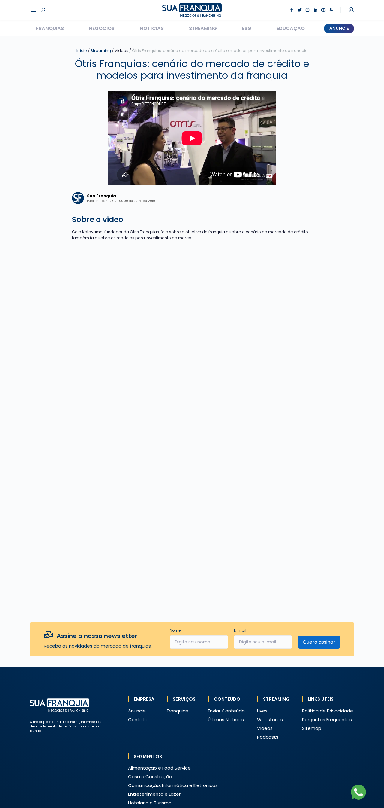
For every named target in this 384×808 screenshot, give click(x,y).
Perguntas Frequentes (327, 719)
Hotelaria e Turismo (150, 803)
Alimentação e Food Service (159, 768)
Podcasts (267, 737)
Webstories (270, 719)
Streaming (203, 28)
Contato (138, 719)
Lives (262, 711)
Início (81, 50)
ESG (246, 28)
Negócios (102, 28)
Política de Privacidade (327, 711)
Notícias (152, 28)
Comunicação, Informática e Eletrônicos (173, 785)
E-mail (240, 630)
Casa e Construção (150, 776)
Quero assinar (319, 642)
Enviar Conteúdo (226, 711)
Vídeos (265, 728)
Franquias (50, 28)
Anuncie (339, 28)
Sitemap (311, 728)
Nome (175, 630)
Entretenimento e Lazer (154, 794)
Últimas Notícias (226, 719)
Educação (291, 28)
